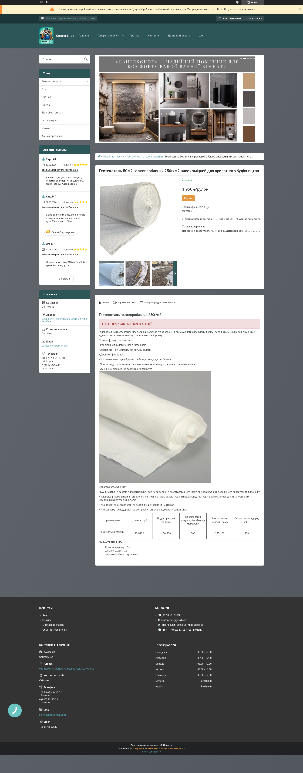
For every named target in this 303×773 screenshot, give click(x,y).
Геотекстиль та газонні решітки (145, 156)
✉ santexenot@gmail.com (172, 620)
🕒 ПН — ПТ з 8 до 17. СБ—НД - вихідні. (180, 629)
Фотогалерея (49, 120)
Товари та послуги (108, 35)
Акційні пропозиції (52, 136)
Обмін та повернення (54, 629)
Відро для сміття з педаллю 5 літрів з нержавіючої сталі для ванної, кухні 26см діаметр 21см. (65, 217)
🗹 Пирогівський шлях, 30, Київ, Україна (180, 624)
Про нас (134, 35)
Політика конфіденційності (172, 748)
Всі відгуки (64, 278)
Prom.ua (168, 745)
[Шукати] (86, 59)
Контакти (153, 35)
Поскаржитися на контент (144, 748)
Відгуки (46, 104)
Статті (45, 89)
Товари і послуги (51, 81)
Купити (188, 198)
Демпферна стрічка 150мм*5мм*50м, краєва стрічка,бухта (66, 264)
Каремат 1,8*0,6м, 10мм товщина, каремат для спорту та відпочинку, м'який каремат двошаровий (65, 180)
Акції (45, 615)
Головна (84, 35)
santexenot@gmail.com (55, 345)
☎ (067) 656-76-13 (169, 615)
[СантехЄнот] (46, 35)
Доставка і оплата (179, 35)
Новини (46, 128)
